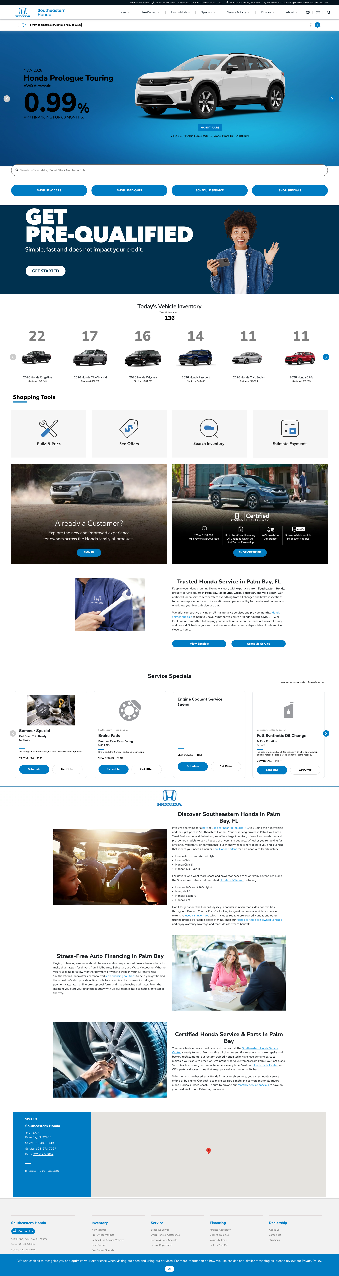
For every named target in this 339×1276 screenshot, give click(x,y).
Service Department (161, 1245)
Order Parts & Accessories (165, 1235)
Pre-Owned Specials (103, 1250)
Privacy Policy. (312, 1261)
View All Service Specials (293, 682)
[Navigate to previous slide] (2, 98)
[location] (227, 2)
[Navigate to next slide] (336, 98)
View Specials (199, 644)
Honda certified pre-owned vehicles (259, 920)
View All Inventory (168, 312)
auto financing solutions (120, 976)
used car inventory (196, 916)
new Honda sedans (225, 849)
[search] (329, 13)
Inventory (100, 1222)
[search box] (169, 168)
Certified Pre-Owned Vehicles (108, 1240)
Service (157, 1222)
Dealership (278, 1222)
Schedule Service (258, 644)
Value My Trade (218, 1240)
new (205, 828)
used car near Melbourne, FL (230, 828)
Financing (218, 1222)
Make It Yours (210, 127)
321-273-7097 (46, 1149)
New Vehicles (99, 1229)
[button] (208, 1151)
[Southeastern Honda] (41, 12)
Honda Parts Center (265, 1065)
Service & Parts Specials (164, 1240)
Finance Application (220, 1229)
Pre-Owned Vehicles (103, 1235)
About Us (274, 1229)
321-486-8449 (44, 1143)
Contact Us (53, 1171)
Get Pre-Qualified (219, 1235)
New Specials (99, 1245)
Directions (30, 1171)
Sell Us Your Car (219, 1245)
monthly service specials (253, 1085)
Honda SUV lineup (231, 880)
